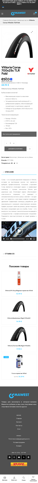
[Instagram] (14, 457)
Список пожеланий (33, 480)
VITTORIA (10, 160)
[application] (19, 231)
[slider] (17, 238)
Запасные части (23, 20)
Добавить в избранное (29, 148)
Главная (5, 20)
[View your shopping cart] (34, 13)
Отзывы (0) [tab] (9, 254)
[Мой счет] (14, 478)
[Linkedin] (28, 457)
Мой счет (14, 480)
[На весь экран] (34, 239)
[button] (32, 32)
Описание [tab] (9, 172)
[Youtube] (19, 457)
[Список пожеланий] (33, 477)
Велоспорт (12, 20)
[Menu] (2, 13)
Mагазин (4, 480)
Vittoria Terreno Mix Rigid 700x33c (19, 346)
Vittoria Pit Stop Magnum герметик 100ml (19, 290)
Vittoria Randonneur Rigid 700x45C (19, 318)
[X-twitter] (24, 457)
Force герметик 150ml (19, 373)
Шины (31, 157)
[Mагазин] (5, 478)
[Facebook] (10, 457)
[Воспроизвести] (4, 239)
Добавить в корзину (15, 148)
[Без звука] (31, 239)
